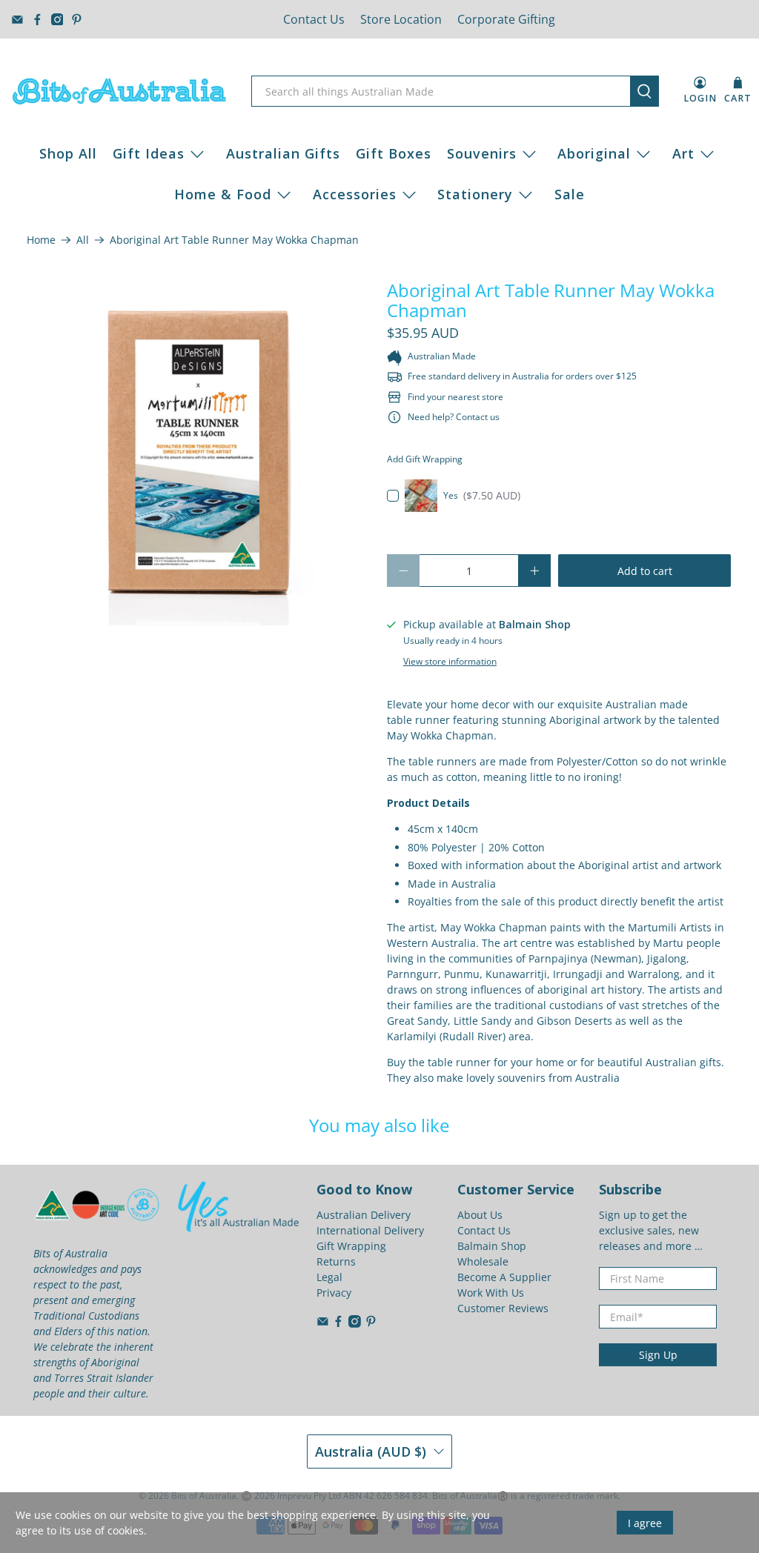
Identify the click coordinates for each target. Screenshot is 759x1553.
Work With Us (490, 1293)
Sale (569, 194)
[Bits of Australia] (119, 91)
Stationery (475, 194)
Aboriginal (594, 153)
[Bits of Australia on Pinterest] (76, 19)
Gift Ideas (149, 153)
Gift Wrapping (351, 1246)
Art (683, 153)
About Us (480, 1215)
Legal (329, 1277)
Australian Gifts (283, 153)
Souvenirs (482, 153)
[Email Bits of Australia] (17, 19)
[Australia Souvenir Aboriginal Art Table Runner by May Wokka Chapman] (199, 452)
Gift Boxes (393, 153)
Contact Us (314, 19)
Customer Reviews (502, 1308)
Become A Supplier (504, 1277)
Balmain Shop (491, 1246)
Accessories (355, 194)
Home (41, 240)
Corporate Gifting (506, 19)
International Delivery (370, 1230)
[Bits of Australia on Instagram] (57, 19)
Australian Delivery (363, 1215)
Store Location (401, 19)
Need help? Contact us (454, 416)
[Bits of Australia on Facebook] (37, 19)
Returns (336, 1261)
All (82, 240)
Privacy (333, 1293)
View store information (450, 661)
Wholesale (482, 1261)
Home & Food (222, 194)
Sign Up (658, 1355)
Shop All (68, 153)
